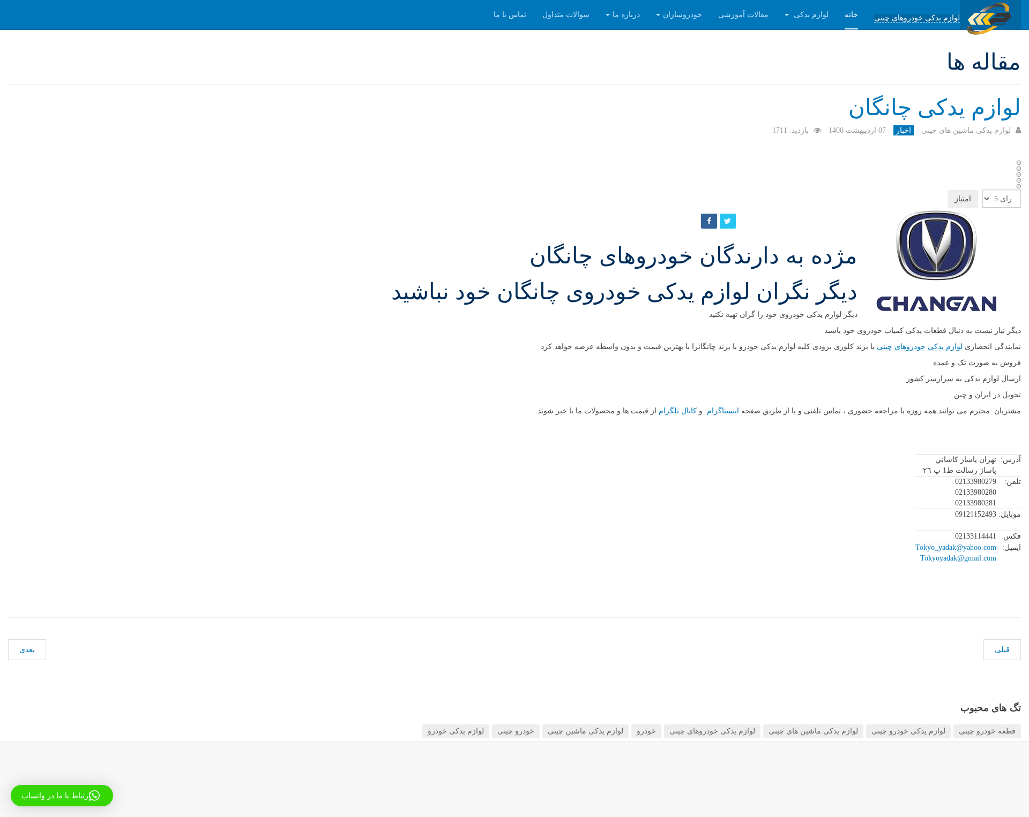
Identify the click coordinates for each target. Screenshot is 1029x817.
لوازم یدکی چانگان (934, 107)
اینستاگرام (721, 411)
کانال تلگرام (678, 411)
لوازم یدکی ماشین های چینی (813, 731)
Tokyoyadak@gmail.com (958, 558)
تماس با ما (510, 15)
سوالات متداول (566, 15)
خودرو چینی (515, 731)
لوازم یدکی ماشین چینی (585, 731)
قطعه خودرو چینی (987, 731)
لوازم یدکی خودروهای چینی (917, 18)
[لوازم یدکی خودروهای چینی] (990, 14)
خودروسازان (682, 15)
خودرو (646, 731)
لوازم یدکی (810, 15)
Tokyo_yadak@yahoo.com (955, 547)
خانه (851, 15)
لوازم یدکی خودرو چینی (908, 731)
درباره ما (626, 15)
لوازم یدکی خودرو (456, 731)
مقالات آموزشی (743, 15)
